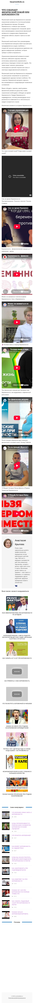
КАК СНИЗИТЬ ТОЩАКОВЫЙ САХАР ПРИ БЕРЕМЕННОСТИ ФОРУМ (21, 903)
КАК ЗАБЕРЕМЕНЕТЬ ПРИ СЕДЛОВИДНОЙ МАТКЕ (20, 869)
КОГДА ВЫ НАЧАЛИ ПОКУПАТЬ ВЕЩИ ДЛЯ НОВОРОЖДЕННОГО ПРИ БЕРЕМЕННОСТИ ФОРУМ (21, 859)
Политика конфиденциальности (17, 998)
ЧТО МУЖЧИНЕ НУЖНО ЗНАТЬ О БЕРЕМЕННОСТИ (22, 813)
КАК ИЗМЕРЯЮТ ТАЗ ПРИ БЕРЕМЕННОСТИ (19, 880)
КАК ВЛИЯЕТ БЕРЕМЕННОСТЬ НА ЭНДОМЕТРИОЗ (21, 847)
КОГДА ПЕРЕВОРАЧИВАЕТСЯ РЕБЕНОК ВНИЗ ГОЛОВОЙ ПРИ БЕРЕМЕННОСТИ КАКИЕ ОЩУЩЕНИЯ (21, 826)
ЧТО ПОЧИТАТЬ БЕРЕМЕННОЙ (21, 835)
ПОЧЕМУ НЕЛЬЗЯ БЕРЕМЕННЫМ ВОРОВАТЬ (20, 913)
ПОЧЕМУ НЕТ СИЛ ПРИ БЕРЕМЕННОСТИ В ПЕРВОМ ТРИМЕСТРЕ (20, 892)
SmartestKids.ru (17, 2)
